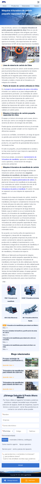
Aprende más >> (8, 365)
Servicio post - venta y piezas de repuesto (17, 449)
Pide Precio (32, 480)
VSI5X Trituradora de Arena (30, 298)
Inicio (4, 6)
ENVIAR (20, 465)
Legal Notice (27, 475)
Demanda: (8, 436)
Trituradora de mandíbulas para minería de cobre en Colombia (13, 372)
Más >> (5, 328)
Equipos (5, 440)
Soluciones (26, 6)
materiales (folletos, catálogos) (21, 440)
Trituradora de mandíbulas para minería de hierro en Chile (13, 384)
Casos (36, 6)
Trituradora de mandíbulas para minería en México (20, 325)
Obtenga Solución (12, 480)
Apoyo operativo (25, 444)
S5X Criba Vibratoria (10, 317)
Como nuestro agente (10, 444)
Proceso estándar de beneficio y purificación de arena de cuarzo (13, 360)
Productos (15, 6)
